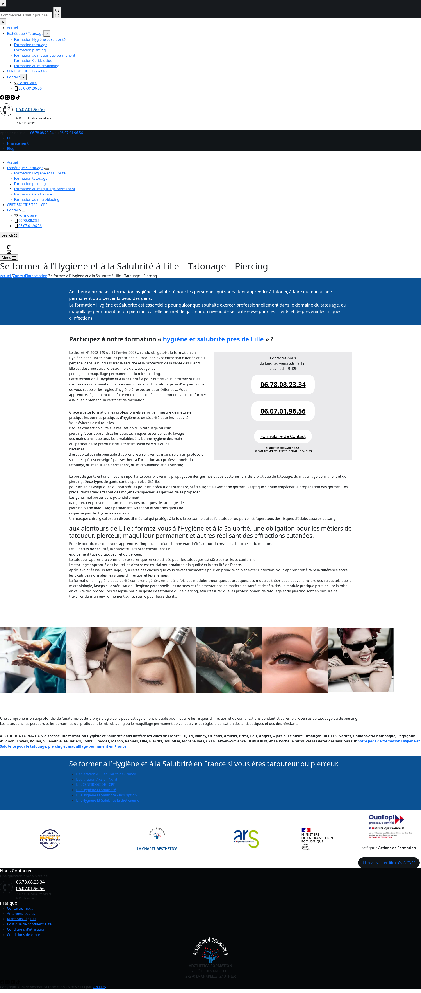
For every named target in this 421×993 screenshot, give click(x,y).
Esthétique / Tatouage (25, 167)
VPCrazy (99, 986)
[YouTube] (13, 981)
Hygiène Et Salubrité (96, 789)
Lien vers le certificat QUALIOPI (389, 862)
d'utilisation (35, 929)
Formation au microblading (36, 199)
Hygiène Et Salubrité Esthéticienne (107, 800)
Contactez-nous (20, 908)
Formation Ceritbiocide (33, 194)
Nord (96, 779)
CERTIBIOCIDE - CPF (95, 784)
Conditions (16, 929)
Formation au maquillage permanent (44, 188)
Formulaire (27, 215)
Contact (13, 210)
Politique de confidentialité (29, 924)
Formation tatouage (30, 178)
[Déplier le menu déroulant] (47, 169)
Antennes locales (21, 913)
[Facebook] (2, 981)
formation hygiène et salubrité (144, 292)
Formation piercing (30, 183)
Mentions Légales (21, 918)
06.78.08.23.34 (42, 132)
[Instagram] (8, 981)
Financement (18, 143)
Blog (10, 148)
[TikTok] (18, 981)
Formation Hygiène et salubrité (40, 173)
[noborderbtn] (9, 251)
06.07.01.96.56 (71, 132)
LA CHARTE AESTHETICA (157, 848)
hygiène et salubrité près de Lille (213, 339)
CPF (10, 138)
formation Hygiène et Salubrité (106, 305)
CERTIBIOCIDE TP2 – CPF (27, 204)
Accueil (13, 162)
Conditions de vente (23, 934)
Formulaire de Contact (283, 436)
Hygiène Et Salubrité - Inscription (106, 795)
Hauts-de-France (106, 774)
